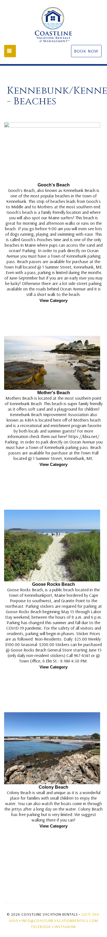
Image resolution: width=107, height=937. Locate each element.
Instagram (65, 926)
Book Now (86, 51)
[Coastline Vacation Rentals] (53, 24)
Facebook (41, 926)
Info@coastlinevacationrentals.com (60, 920)
